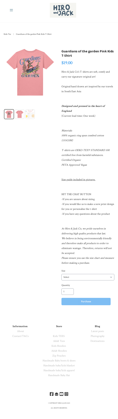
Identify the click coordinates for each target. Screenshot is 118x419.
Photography (97, 336)
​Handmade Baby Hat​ (59, 375)
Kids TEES (59, 336)
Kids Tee (7, 34)
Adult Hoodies (59, 351)
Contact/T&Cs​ (20, 336)
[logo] (63, 10)
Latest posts (97, 331)
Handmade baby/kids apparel (59, 370)
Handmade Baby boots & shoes (59, 360)
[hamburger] (11, 10)
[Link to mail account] (56, 394)
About (20, 331)
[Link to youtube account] (61, 394)
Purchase (86, 301)
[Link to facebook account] (51, 394)
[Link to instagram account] (66, 394)
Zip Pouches (59, 355)
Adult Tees (59, 341)
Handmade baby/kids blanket (59, 365)
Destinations (97, 341)
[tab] (9, 114)
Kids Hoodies (59, 346)
